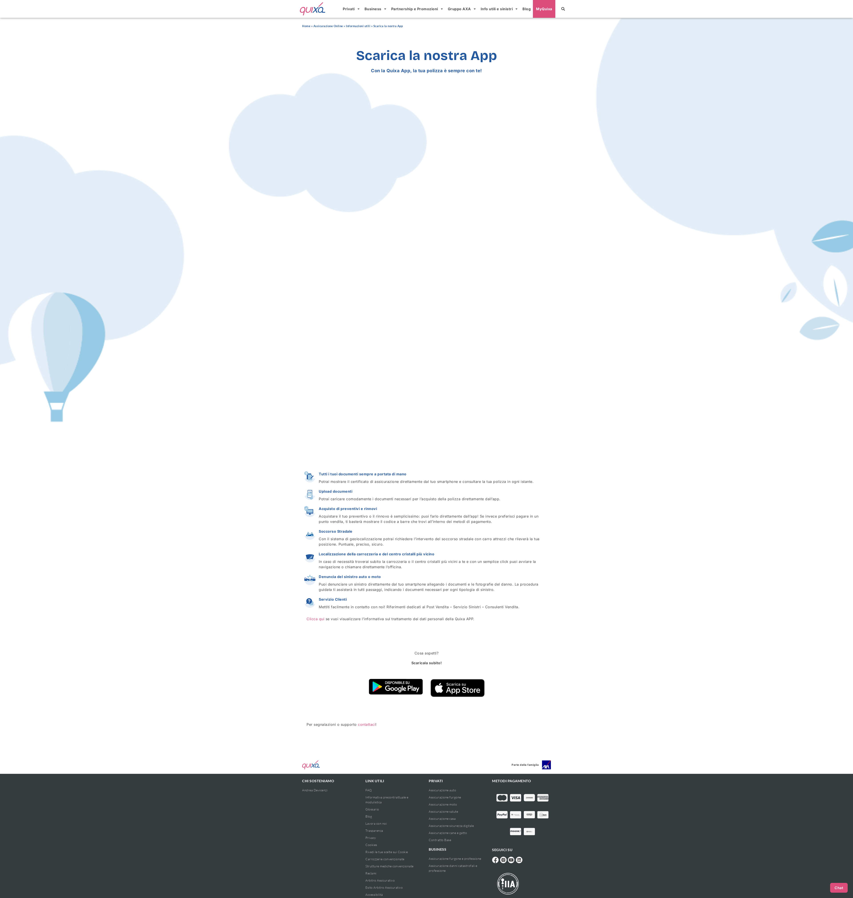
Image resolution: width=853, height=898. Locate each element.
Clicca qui (315, 619)
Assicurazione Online (328, 26)
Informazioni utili (358, 26)
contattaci (366, 724)
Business (373, 9)
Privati (349, 9)
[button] (563, 9)
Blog (526, 9)
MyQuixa (544, 9)
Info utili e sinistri (497, 9)
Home (306, 26)
